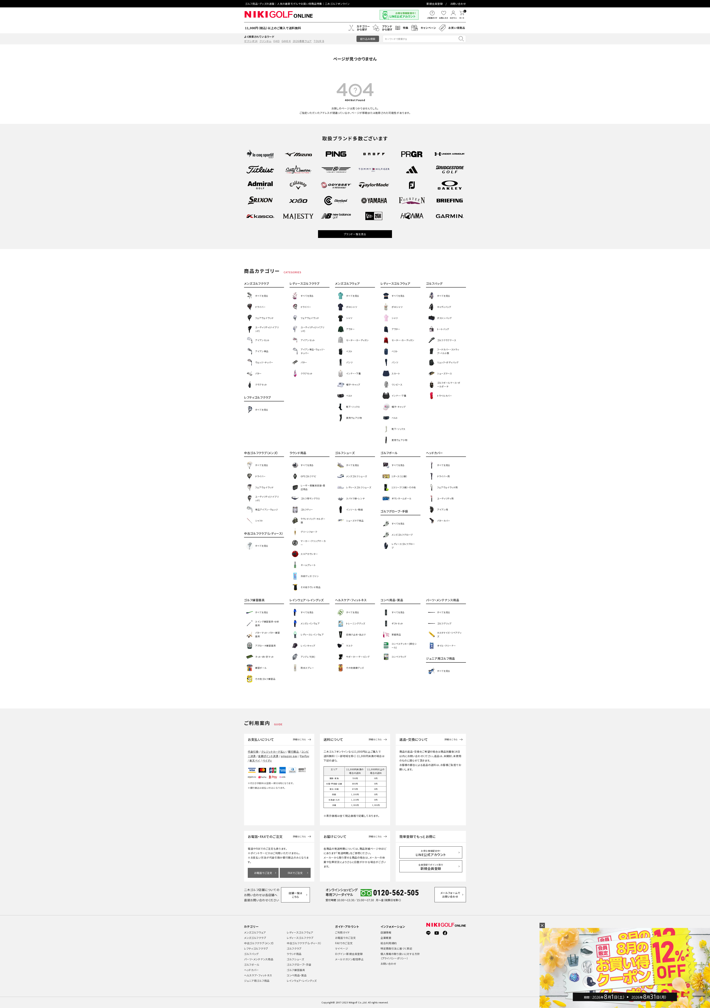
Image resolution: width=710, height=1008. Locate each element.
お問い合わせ (458, 3)
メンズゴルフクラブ (255, 938)
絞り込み (367, 39)
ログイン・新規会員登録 (349, 954)
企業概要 (386, 938)
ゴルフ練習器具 (296, 970)
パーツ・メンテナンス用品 (258, 959)
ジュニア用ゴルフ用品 (257, 980)
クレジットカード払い (273, 751)
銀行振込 (293, 751)
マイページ (341, 948)
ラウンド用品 (294, 954)
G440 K (286, 41)
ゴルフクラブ (294, 948)
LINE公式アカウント (431, 853)
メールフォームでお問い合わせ (450, 894)
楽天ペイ (254, 760)
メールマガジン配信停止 (349, 959)
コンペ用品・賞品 (297, 975)
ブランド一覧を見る (355, 234)
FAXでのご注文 (344, 943)
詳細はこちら (299, 739)
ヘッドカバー (251, 970)
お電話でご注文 (263, 873)
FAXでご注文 (295, 873)
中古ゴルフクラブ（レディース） (304, 943)
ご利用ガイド (342, 932)
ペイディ (267, 760)
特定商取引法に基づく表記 (396, 948)
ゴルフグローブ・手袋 (299, 964)
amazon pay (289, 756)
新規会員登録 (435, 3)
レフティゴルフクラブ (256, 948)
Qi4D (276, 41)
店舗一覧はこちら (295, 895)
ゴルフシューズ (295, 959)
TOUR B (319, 41)
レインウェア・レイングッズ (302, 980)
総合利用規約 (389, 943)
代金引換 (253, 751)
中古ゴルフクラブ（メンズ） (259, 943)
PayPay (304, 756)
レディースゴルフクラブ (300, 938)
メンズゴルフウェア (255, 932)
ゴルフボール (251, 964)
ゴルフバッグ (251, 954)
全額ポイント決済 (268, 756)
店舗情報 (386, 932)
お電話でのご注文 (345, 938)
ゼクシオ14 (251, 41)
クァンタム (265, 41)
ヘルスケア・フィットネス (258, 975)
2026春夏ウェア (302, 41)
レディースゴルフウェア (300, 932)
